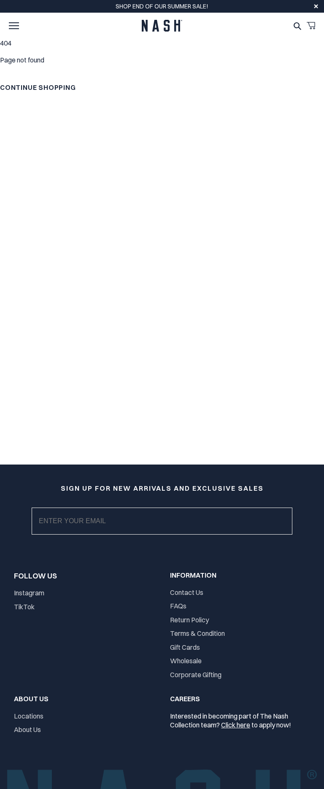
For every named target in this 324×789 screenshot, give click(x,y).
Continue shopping (38, 87)
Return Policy (189, 620)
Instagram (29, 593)
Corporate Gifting (195, 674)
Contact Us (186, 592)
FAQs (178, 606)
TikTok (24, 607)
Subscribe (169, 529)
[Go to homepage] (162, 26)
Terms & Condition (197, 633)
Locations (28, 716)
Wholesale (186, 661)
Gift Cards (185, 647)
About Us (27, 729)
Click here (235, 725)
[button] (14, 26)
